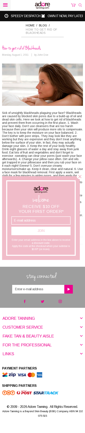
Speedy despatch (25, 16)
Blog (43, 25)
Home (30, 25)
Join (41, 230)
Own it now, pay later (66, 16)
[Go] (68, 289)
